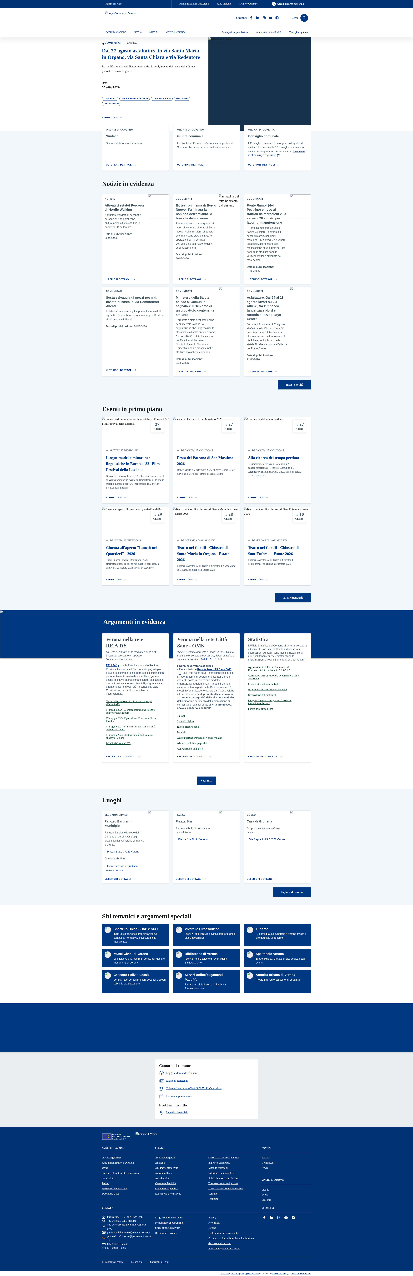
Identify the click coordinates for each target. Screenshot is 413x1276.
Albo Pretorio (224, 3)
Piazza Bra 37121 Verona (193, 839)
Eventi (265, 1194)
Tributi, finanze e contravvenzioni (225, 1188)
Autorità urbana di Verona (275, 975)
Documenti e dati (110, 1193)
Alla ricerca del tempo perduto (273, 458)
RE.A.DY (111, 665)
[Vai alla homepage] (124, 18)
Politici (105, 1183)
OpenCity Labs (279, 1273)
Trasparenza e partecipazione (223, 1183)
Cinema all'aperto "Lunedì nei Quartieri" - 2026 (131, 550)
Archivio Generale (248, 3)
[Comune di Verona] (147, 1136)
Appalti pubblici (163, 1173)
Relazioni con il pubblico (221, 1173)
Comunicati (113, 43)
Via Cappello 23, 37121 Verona (267, 839)
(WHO (204, 659)
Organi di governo (111, 1157)
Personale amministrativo (114, 1188)
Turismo (262, 929)
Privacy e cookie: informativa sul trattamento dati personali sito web (231, 1241)
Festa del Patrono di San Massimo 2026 (205, 461)
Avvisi (265, 1167)
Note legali (214, 1222)
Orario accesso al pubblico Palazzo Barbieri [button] (121, 868)
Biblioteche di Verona (201, 954)
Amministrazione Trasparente (194, 3)
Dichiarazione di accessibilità (223, 1233)
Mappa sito (136, 1262)
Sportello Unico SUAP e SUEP (136, 929)
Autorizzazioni (162, 1178)
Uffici (105, 1167)
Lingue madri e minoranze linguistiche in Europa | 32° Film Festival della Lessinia (133, 464)
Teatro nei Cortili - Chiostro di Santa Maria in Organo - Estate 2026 (203, 553)
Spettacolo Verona (270, 954)
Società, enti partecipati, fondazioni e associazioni (120, 1176)
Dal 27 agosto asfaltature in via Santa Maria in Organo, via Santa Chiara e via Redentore (151, 54)
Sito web (225, 1273)
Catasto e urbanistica (165, 1183)
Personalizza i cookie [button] (112, 1262)
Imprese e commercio (219, 1162)
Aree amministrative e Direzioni (118, 1162)
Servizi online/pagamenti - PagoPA (205, 977)
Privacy (212, 1217)
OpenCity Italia (252, 1273)
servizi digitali (237, 1273)
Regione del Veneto (113, 4)
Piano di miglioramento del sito (224, 1248)
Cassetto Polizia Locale (132, 975)
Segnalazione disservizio (167, 1227)
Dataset (212, 1227)
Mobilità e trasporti (218, 1167)
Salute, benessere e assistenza (223, 1178)
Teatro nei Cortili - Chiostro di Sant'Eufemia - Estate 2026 (273, 550)
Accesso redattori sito (301, 1273)
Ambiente (160, 1162)
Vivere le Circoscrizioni (203, 929)
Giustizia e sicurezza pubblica (223, 1157)
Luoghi (265, 1189)
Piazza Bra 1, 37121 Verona (122, 851)
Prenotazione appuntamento (169, 1222)
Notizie (265, 1157)
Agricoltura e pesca (165, 1157)
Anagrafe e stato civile (166, 1167)
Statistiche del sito (159, 1262)
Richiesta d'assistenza (166, 1233)
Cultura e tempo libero (166, 1188)
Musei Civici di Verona (131, 954)
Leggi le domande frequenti (169, 1217)
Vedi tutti (206, 780)
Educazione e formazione (168, 1193)
